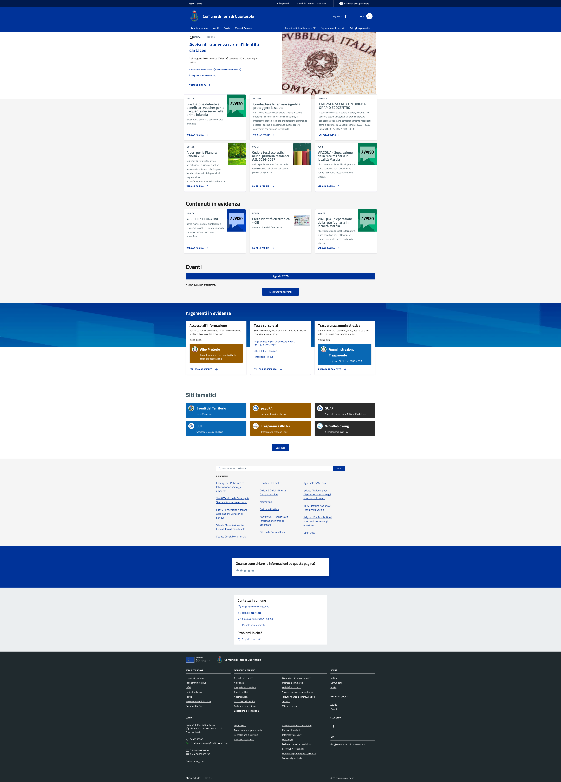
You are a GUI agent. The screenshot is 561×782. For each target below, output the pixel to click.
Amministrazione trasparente (296, 725)
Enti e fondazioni (194, 692)
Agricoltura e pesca (243, 678)
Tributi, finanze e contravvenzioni (298, 696)
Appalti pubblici (241, 692)
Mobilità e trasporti (291, 687)
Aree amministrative (196, 682)
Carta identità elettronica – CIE (300, 28)
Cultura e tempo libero (245, 706)
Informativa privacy (292, 735)
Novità (216, 28)
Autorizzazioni (241, 696)
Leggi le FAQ (240, 725)
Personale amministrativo (198, 701)
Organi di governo (195, 678)
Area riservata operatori (342, 778)
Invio (338, 468)
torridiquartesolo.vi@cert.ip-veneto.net (209, 743)
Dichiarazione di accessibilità (296, 744)
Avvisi (333, 687)
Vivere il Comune (243, 28)
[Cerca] (369, 16)
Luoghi (333, 704)
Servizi (227, 28)
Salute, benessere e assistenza (297, 692)
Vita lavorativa (289, 706)
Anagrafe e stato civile (245, 687)
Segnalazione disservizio (333, 28)
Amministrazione (199, 28)
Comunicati (336, 682)
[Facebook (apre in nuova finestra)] (344, 16)
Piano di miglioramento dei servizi (299, 753)
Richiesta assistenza (244, 739)
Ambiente (239, 682)
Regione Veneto (195, 3)
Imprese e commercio (292, 682)
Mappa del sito (193, 778)
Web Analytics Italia (292, 758)
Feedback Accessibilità (293, 749)
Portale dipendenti (291, 730)
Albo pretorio (283, 3)
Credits (208, 778)
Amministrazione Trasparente (311, 3)
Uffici (188, 687)
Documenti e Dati (194, 706)
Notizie (333, 678)
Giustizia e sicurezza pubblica (296, 678)
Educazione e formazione (246, 710)
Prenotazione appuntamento (248, 730)
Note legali (287, 739)
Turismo (286, 701)
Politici (189, 696)
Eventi (333, 709)
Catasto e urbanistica (244, 701)
